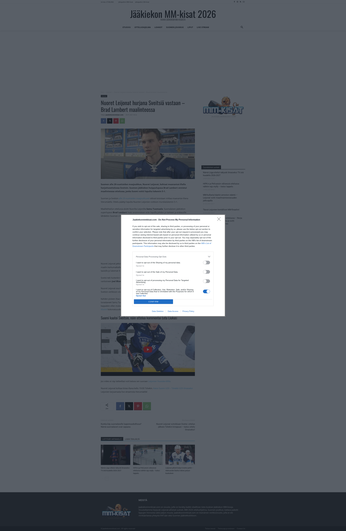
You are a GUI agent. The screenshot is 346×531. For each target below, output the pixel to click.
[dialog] (173, 265)
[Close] (219, 219)
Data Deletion (158, 311)
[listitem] (173, 256)
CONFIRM (154, 302)
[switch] (206, 262)
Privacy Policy (188, 311)
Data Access (173, 311)
